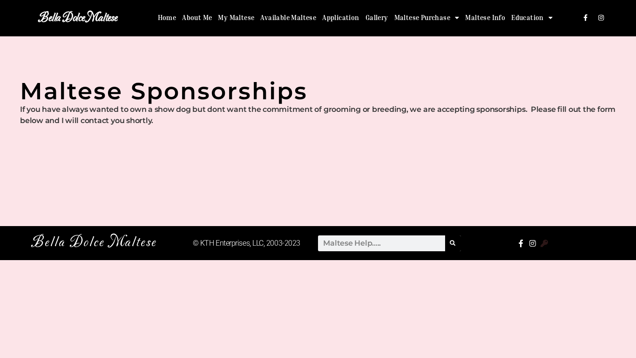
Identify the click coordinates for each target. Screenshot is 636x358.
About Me (197, 17)
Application (340, 17)
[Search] (453, 243)
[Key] (544, 243)
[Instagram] (601, 17)
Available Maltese (288, 17)
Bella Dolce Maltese (78, 18)
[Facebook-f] (585, 17)
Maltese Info (485, 17)
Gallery (376, 17)
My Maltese (236, 17)
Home (167, 17)
